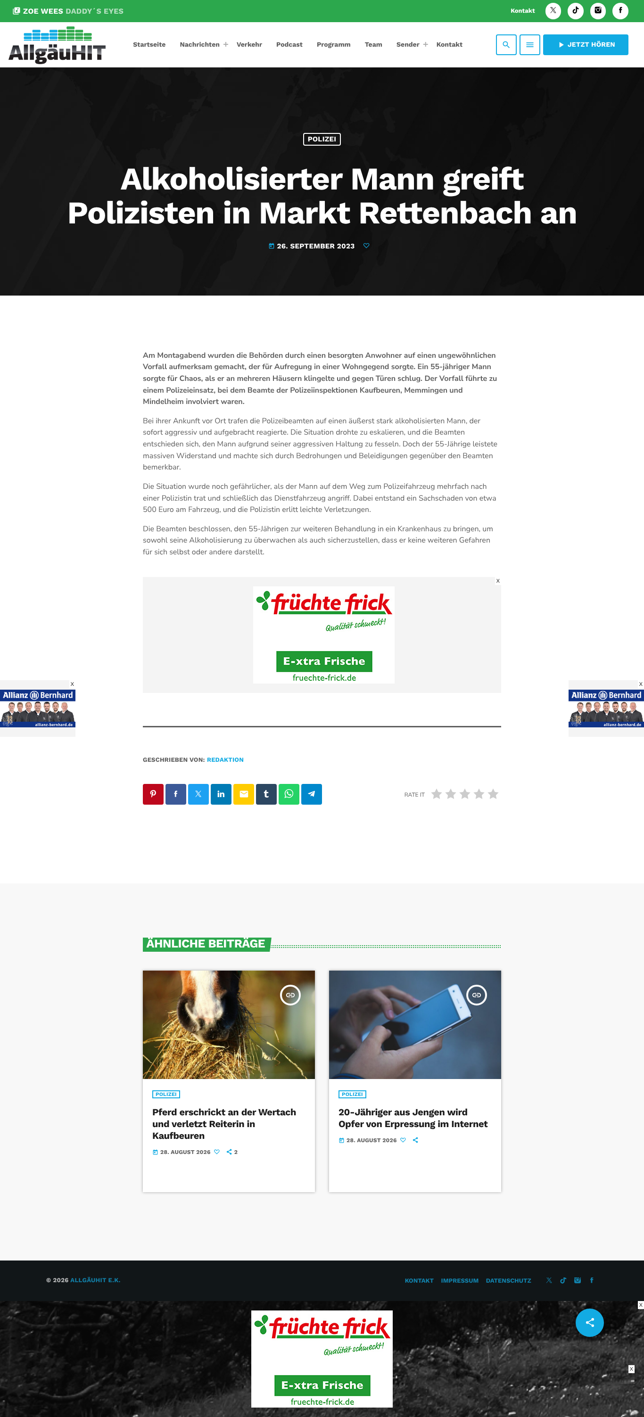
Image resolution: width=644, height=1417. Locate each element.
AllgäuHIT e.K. (95, 1280)
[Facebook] (620, 11)
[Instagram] (598, 11)
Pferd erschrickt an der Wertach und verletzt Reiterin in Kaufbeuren (224, 1123)
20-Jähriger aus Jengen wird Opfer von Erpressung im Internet (413, 1117)
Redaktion (225, 760)
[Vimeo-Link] (57, 45)
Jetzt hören (585, 44)
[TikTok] (576, 11)
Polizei (322, 139)
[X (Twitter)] (553, 11)
